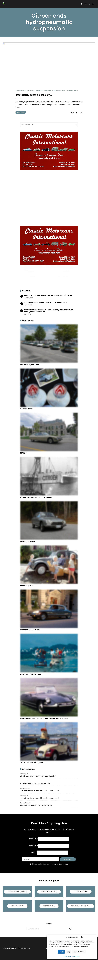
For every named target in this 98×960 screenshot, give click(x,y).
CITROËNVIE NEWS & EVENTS (62, 91)
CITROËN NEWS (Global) (25, 91)
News (76, 91)
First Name (33, 838)
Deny (68, 952)
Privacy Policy (75, 956)
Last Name (33, 845)
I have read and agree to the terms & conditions (50, 864)
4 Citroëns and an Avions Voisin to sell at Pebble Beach (39, 791)
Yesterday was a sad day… (34, 95)
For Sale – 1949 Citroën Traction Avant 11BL (35, 783)
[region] (49, 208)
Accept (61, 952)
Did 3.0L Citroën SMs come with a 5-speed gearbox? (38, 776)
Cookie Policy (67, 956)
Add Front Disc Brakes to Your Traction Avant (36, 805)
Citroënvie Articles (43, 91)
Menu (93, 4)
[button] (82, 937)
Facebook (46, 948)
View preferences (79, 952)
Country (34, 852)
